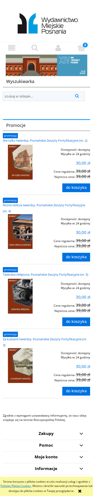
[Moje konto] (58, 48)
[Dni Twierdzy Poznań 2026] (46, 65)
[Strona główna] (46, 21)
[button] (11, 48)
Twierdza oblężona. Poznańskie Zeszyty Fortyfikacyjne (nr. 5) (45, 274)
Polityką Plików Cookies (15, 486)
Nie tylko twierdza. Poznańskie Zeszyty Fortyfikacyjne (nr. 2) (45, 140)
